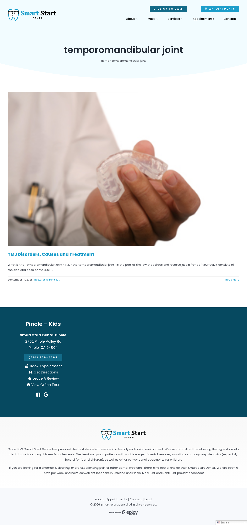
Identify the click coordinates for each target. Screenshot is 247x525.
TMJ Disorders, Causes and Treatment (51, 254)
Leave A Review (46, 378)
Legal (148, 499)
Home (105, 61)
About (99, 499)
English (224, 522)
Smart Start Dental (114, 504)
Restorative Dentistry (47, 279)
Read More (232, 279)
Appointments (116, 499)
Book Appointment (46, 366)
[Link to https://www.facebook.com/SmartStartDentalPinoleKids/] (38, 394)
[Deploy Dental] (130, 512)
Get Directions (46, 372)
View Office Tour (45, 384)
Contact (136, 499)
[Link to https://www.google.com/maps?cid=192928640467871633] (46, 394)
